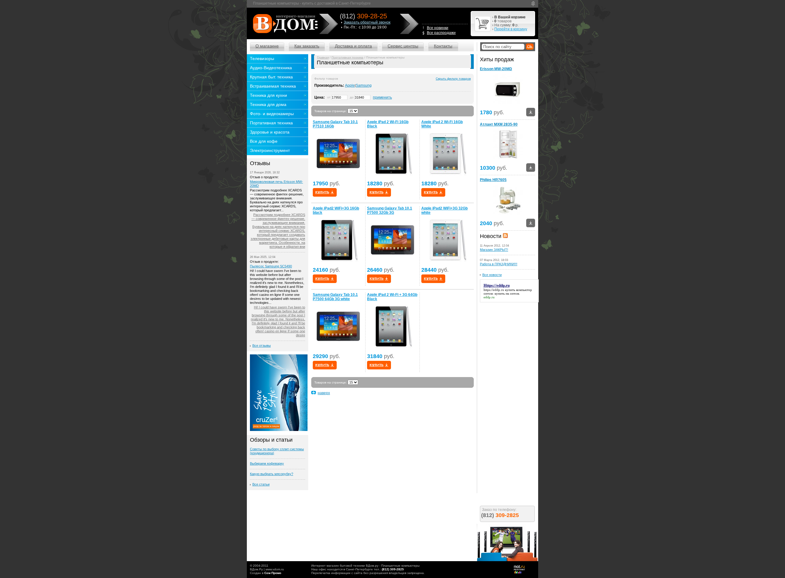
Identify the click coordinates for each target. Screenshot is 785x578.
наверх (324, 393)
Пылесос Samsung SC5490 (271, 266)
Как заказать (306, 45)
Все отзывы (261, 345)
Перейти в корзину (510, 29)
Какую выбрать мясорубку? (271, 474)
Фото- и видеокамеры (272, 113)
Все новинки (437, 28)
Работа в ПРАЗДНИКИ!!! (498, 264)
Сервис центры (403, 45)
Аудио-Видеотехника (271, 67)
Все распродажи (441, 33)
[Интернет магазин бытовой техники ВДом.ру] (284, 23)
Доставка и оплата (353, 45)
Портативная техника (347, 57)
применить (382, 97)
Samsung (364, 85)
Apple (350, 85)
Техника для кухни (268, 95)
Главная (323, 57)
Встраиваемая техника (273, 86)
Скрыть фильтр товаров (453, 78)
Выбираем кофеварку (267, 463)
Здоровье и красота (269, 132)
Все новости (492, 275)
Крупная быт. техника (271, 76)
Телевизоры (262, 58)
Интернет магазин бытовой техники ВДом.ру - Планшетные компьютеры (365, 565)
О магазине (267, 45)
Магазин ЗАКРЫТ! (494, 249)
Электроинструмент (270, 150)
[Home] (533, 3)
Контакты (443, 45)
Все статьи (261, 484)
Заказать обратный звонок (367, 22)
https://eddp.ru (494, 290)
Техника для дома (268, 104)
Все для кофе (264, 141)
